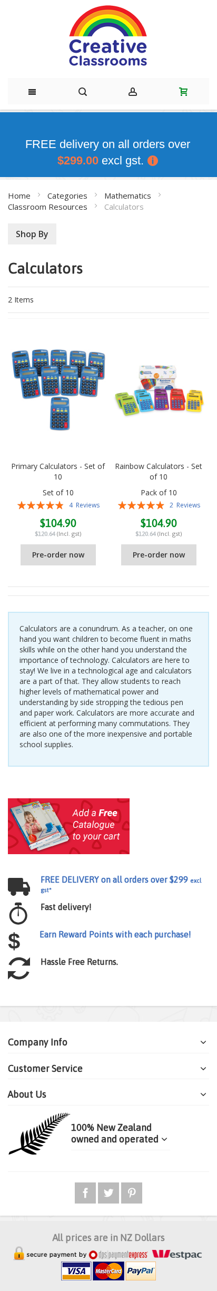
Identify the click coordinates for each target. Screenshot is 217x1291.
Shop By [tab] (32, 234)
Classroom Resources (49, 206)
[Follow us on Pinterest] (131, 1191)
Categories (68, 195)
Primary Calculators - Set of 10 (58, 471)
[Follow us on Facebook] (86, 1191)
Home (20, 195)
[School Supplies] (108, 36)
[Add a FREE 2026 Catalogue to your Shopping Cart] (69, 803)
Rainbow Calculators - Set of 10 (158, 471)
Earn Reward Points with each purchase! (115, 934)
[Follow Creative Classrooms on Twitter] (109, 1191)
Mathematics (128, 195)
